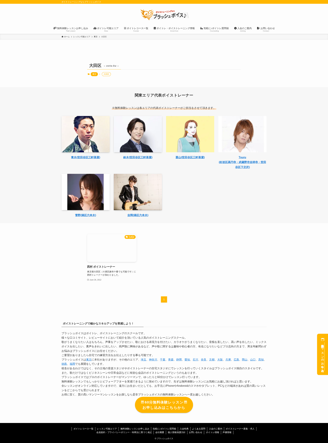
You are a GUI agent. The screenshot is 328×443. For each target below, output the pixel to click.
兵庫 (228, 359)
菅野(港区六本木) (85, 215)
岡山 (244, 359)
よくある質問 (198, 428)
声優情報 (227, 432)
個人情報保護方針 (177, 432)
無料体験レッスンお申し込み (134, 428)
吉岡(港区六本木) (137, 215)
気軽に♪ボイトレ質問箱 (164, 428)
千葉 (162, 359)
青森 (171, 359)
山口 (253, 359)
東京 (94, 74)
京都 (212, 359)
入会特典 (184, 428)
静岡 (179, 359)
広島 (236, 359)
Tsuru (242, 157)
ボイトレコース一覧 (83, 428)
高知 (261, 359)
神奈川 (153, 359)
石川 (195, 359)
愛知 (187, 359)
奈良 (203, 359)
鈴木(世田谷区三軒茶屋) (137, 157)
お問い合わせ (195, 432)
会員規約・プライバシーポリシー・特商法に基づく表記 (124, 432)
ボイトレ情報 (212, 432)
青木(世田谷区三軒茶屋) (85, 157)
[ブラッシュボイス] (164, 15)
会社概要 (159, 432)
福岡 (72, 363)
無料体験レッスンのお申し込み (322, 356)
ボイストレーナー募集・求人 (240, 428)
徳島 (64, 363)
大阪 (220, 359)
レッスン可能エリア (107, 428)
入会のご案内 (215, 428)
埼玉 (143, 359)
